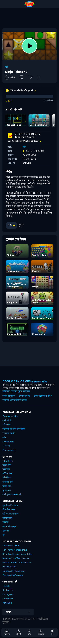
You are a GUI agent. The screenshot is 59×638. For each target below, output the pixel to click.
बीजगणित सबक (8, 509)
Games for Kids (10, 416)
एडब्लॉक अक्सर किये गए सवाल (14, 400)
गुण (3, 534)
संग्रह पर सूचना (8, 396)
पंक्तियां (5, 522)
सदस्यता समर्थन (8, 433)
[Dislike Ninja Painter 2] (21, 77)
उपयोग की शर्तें (24, 396)
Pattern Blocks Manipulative (16, 562)
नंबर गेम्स (6, 469)
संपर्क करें (6, 445)
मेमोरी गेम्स (6, 477)
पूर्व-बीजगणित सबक (10, 505)
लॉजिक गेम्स (7, 473)
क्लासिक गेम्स (7, 482)
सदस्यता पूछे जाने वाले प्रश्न (13, 429)
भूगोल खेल (6, 490)
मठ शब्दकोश (7, 518)
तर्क (6, 67)
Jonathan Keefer (25, 137)
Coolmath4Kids (10, 545)
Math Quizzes (9, 566)
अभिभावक (6, 424)
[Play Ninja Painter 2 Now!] (29, 46)
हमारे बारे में (6, 420)
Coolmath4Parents (12, 575)
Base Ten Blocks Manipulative (17, 554)
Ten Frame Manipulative (14, 549)
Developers (8, 441)
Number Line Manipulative (15, 558)
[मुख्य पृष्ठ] (29, 4)
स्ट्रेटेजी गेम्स (7, 460)
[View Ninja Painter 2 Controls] (38, 77)
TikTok (6, 586)
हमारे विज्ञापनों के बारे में (43, 396)
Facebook (7, 598)
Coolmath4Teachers (13, 571)
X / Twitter (7, 590)
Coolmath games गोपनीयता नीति (24, 381)
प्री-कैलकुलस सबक (10, 513)
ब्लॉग (4, 437)
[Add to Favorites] (30, 77)
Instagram (7, 594)
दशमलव (5, 530)
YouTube (7, 602)
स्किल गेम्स (6, 465)
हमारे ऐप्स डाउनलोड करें (11, 494)
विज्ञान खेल (6, 486)
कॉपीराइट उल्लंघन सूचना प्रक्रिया (16, 391)
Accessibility (9, 450)
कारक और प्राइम (9, 526)
